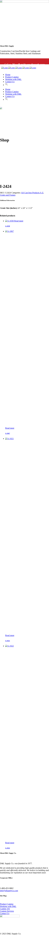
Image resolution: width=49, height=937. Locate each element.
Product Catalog (6, 904)
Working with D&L (8, 906)
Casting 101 (5, 909)
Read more (18, 221)
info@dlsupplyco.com (9, 891)
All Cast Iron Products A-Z (32, 193)
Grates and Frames (7, 195)
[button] (6, 85)
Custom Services (7, 911)
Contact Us (4, 913)
